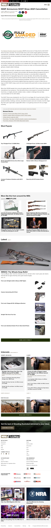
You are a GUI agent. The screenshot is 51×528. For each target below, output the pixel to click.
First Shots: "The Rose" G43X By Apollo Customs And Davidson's (20, 119)
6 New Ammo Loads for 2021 (10, 117)
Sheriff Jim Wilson (6, 355)
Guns (5, 12)
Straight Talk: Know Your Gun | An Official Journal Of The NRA (12, 372)
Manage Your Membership (31, 465)
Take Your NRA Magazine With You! (10, 502)
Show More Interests (32, 415)
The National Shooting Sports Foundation (11, 51)
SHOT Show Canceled (21, 109)
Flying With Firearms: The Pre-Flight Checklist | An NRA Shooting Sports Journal (12, 230)
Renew (13, 1)
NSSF (16, 109)
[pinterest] (25, 12)
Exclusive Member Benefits (32, 461)
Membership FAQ (30, 463)
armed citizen (11, 374)
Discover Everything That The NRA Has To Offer (12, 520)
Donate (17, 1)
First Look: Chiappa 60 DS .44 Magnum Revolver (13, 303)
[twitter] (22, 12)
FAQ (2, 445)
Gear (2, 12)
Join (10, 1)
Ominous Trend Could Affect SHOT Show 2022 (15, 113)
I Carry (28, 355)
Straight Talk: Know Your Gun (8, 314)
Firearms (34, 109)
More (9, 239)
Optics (7, 12)
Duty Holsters (30, 375)
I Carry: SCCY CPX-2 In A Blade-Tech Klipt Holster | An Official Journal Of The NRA (38, 388)
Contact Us (3, 444)
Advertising (3, 442)
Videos (28, 398)
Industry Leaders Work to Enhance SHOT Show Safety (17, 115)
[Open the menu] (48, 4)
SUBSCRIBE (7, 428)
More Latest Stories (31, 340)
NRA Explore (3, 465)
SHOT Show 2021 (11, 109)
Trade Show (29, 109)
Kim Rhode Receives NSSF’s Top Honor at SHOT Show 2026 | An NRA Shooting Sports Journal (37, 231)
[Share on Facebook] (19, 12)
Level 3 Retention (38, 375)
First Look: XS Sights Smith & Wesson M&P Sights (13, 281)
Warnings (24, 525)
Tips (4, 277)
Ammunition (11, 12)
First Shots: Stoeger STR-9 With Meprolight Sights (16, 121)
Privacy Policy (3, 525)
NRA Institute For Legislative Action (8, 463)
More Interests (13, 352)
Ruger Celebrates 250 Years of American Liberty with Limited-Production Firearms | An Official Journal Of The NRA (37, 214)
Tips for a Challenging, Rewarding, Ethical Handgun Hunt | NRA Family (11, 378)
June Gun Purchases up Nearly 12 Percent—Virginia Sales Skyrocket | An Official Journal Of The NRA (12, 214)
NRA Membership (30, 459)
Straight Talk (5, 374)
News (2, 277)
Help (2, 447)
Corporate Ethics (17, 525)
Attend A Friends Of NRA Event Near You (37, 519)
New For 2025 (5, 398)
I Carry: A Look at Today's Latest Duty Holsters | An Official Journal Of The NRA (37, 372)
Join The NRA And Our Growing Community (35, 502)
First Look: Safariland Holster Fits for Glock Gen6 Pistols (15, 326)
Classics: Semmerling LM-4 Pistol (9, 292)
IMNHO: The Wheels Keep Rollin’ (14, 272)
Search (2, 449)
